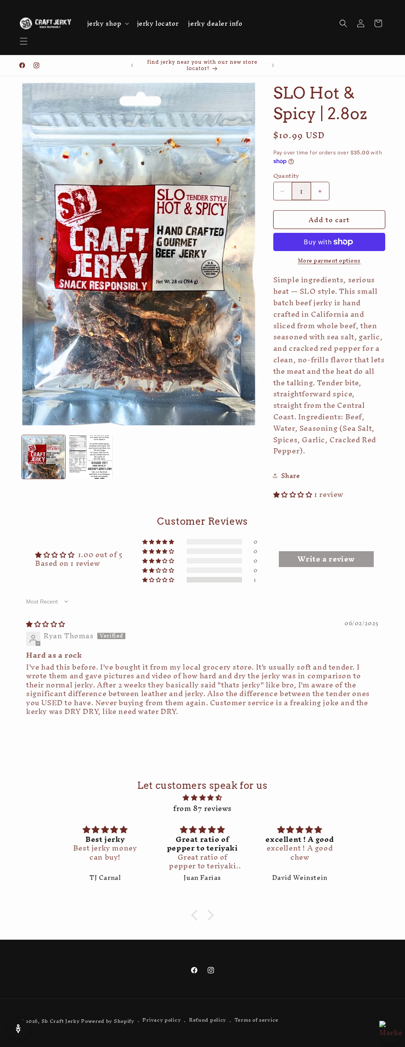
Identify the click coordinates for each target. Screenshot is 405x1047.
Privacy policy (161, 1021)
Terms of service (256, 1021)
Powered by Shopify (107, 1021)
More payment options (329, 261)
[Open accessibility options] (18, 1028)
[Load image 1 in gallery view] (43, 457)
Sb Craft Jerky (61, 1021)
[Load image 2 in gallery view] (91, 457)
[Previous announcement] (132, 65)
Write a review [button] (325, 559)
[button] (23, 41)
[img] (45, 624)
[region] (391, 1033)
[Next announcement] (273, 65)
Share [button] (290, 475)
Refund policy (207, 1021)
